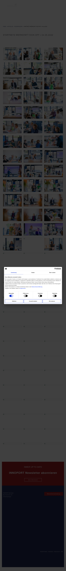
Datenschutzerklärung (37, 286)
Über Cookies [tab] (52, 272)
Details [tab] (33, 272)
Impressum (23, 288)
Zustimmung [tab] (14, 272)
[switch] (26, 296)
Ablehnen (14, 301)
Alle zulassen (52, 301)
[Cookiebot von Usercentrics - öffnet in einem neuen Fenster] (55, 269)
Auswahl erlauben (33, 301)
